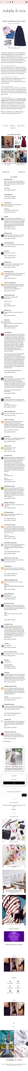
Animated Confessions (9, 666)
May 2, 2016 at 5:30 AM (9, 198)
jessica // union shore (9, 651)
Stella (5, 320)
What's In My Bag (14, 841)
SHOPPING (24, 18)
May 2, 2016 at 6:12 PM (9, 441)
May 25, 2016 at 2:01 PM (10, 738)
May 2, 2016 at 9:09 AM (9, 393)
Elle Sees (6, 310)
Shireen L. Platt (7, 419)
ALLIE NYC (6, 455)
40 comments (16, 23)
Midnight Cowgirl (8, 502)
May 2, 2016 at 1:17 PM (9, 407)
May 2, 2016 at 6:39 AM (9, 246)
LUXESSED (6, 188)
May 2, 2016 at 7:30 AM (9, 267)
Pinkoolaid (6, 566)
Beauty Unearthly (8, 411)
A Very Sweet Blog (8, 282)
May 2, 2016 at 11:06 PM (10, 520)
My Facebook (7, 304)
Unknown (6, 202)
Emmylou (6, 262)
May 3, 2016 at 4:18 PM (9, 655)
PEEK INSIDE (14, 18)
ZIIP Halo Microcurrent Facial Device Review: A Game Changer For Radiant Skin (14, 891)
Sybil (5, 660)
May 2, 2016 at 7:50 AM (9, 290)
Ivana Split (6, 332)
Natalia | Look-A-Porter (9, 558)
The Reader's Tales (8, 731)
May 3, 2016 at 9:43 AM (9, 619)
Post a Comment (7, 741)
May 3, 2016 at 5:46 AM (9, 589)
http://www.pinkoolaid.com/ (10, 573)
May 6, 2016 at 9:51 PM (9, 715)
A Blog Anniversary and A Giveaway (14, 867)
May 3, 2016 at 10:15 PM (10, 668)
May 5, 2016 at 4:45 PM (9, 699)
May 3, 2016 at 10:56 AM (10, 647)
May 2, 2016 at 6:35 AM (9, 228)
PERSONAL (20, 18)
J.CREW (10, 18)
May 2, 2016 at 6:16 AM (9, 212)
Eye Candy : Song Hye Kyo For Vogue (8, 164)
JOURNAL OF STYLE (9, 686)
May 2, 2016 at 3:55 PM (9, 431)
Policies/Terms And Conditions (14, 1065)
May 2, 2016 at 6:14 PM (9, 451)
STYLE (14, 19)
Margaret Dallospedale (9, 580)
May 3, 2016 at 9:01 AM (9, 599)
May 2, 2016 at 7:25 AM (9, 257)
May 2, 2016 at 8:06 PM (9, 498)
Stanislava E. (7, 624)
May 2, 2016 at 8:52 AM (9, 372)
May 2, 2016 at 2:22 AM (9, 190)
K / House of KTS (8, 524)
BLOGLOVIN (18, 698)
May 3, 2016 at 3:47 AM (9, 561)
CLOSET (3, 18)
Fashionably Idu (8, 704)
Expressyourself (8, 301)
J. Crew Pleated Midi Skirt (7, 86)
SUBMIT (14, 782)
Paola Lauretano (8, 295)
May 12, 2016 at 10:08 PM (10, 727)
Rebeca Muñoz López (9, 542)
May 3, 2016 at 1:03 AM (9, 553)
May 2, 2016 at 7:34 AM (9, 278)
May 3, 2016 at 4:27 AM (9, 575)
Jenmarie (6, 719)
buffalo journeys (8, 486)
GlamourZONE (7, 593)
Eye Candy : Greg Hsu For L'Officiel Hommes (20, 164)
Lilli (5, 216)
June (5, 251)
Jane (5, 643)
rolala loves (13, 1064)
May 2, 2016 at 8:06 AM (9, 305)
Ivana (5, 672)
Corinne (6, 397)
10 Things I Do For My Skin (14, 924)
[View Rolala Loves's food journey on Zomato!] (14, 944)
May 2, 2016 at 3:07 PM (9, 415)
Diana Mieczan (7, 271)
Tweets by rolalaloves (14, 928)
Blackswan (6, 233)
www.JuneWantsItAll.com (10, 255)
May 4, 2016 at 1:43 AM (9, 681)
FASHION (6, 18)
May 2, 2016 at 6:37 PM (9, 481)
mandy (5, 436)
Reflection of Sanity (13, 429)
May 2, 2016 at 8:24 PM (9, 507)
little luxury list (7, 603)
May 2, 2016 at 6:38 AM (9, 238)
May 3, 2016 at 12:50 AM (10, 538)
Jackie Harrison (7, 242)
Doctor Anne (7, 376)
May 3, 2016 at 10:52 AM (10, 639)
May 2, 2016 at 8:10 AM (9, 315)
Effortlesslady (7, 512)
